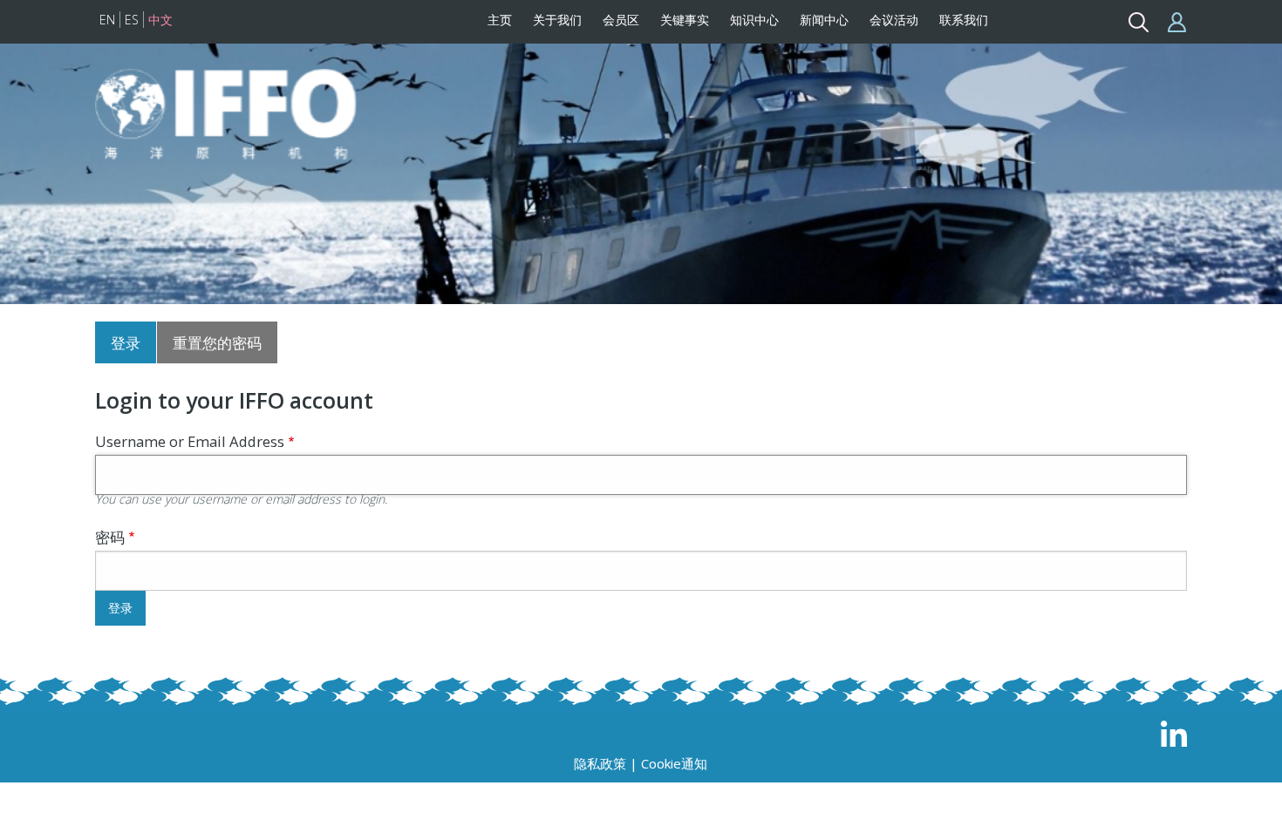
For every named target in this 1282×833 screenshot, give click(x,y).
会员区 (621, 19)
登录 (125, 343)
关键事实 (684, 19)
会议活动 (893, 19)
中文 (160, 19)
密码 (110, 537)
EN (107, 19)
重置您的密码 (217, 343)
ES (132, 19)
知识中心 (754, 19)
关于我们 (557, 19)
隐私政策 (600, 763)
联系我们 (963, 19)
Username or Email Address (189, 441)
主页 (500, 19)
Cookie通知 (674, 763)
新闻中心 (824, 19)
